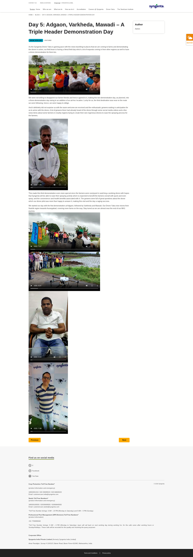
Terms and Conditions (90, 553)
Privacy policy (106, 553)
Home (31, 15)
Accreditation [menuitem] (81, 9)
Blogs (37, 15)
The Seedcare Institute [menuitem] (125, 9)
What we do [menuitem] (58, 9)
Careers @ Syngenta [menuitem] (96, 9)
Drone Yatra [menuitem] (110, 9)
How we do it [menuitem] (69, 9)
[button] (35, 440)
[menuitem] (35, 9)
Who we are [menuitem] (47, 9)
